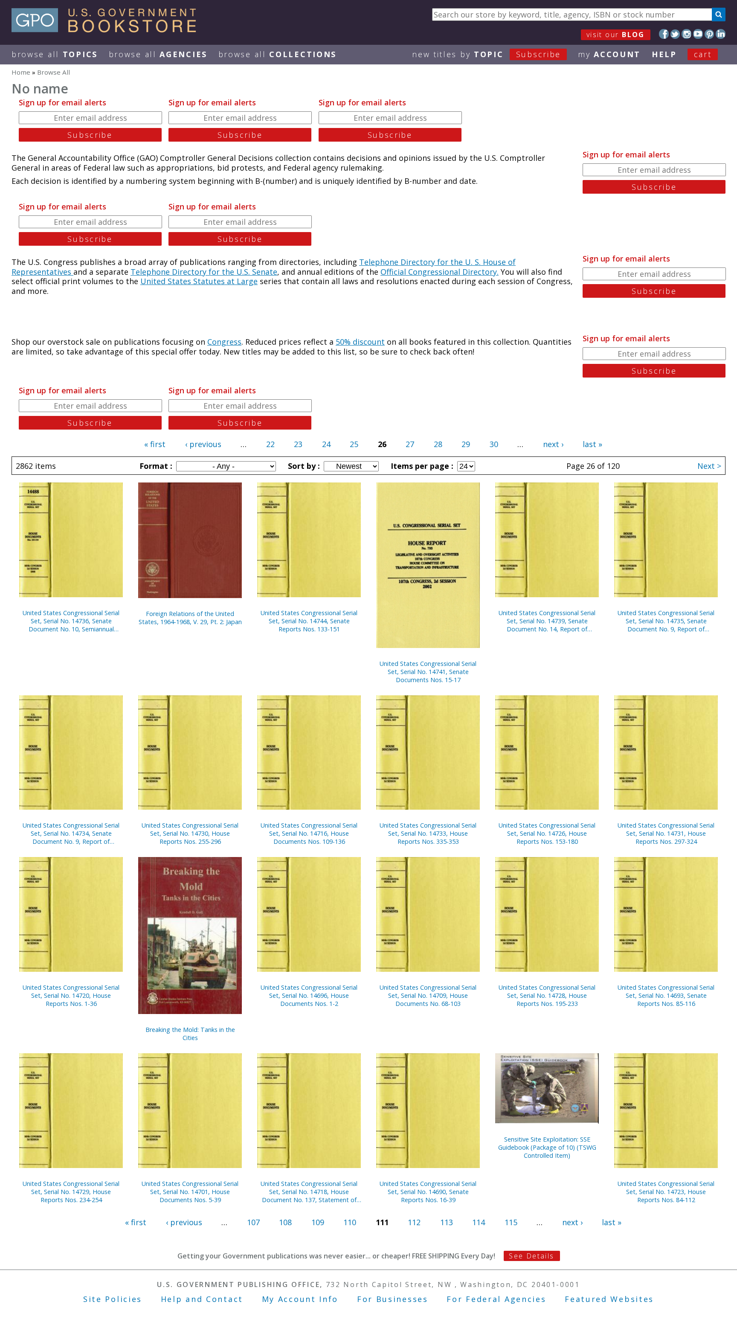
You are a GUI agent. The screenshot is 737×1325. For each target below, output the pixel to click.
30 (494, 444)
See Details (531, 1256)
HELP (664, 54)
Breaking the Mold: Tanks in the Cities (190, 1034)
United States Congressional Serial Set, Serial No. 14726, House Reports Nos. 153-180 (547, 833)
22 (270, 444)
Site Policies (112, 1299)
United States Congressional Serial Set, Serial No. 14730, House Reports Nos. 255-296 (190, 833)
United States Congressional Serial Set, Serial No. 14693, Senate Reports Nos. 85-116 (666, 995)
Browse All (55, 54)
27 (410, 444)
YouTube (698, 34)
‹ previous (203, 444)
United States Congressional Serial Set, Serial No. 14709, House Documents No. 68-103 (428, 995)
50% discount (360, 342)
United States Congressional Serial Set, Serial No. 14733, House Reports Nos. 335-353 (428, 833)
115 (511, 1222)
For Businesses (392, 1299)
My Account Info (300, 1299)
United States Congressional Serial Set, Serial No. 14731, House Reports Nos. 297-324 (666, 833)
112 (414, 1222)
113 (446, 1222)
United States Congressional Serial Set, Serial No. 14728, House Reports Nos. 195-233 (547, 995)
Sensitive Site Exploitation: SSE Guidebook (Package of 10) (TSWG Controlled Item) (547, 1147)
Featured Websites (609, 1299)
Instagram (686, 34)
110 (349, 1222)
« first (154, 444)
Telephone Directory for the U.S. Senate (204, 272)
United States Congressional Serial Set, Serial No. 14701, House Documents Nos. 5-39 (190, 1192)
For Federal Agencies (496, 1299)
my (609, 54)
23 (298, 444)
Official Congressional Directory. (439, 272)
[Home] (108, 29)
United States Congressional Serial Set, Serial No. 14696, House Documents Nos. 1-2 (309, 995)
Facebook (664, 34)
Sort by (303, 466)
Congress (224, 342)
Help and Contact (202, 1299)
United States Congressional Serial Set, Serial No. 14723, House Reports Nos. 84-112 (666, 1192)
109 (317, 1222)
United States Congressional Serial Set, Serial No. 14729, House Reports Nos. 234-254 (71, 1192)
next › (553, 444)
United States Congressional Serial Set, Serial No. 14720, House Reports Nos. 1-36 (71, 995)
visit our (615, 34)
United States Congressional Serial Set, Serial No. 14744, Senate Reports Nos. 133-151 (309, 621)
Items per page (421, 466)
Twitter (675, 34)
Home (21, 72)
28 (438, 444)
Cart (703, 54)
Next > (709, 466)
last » (592, 444)
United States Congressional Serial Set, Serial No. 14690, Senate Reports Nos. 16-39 (428, 1192)
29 (465, 444)
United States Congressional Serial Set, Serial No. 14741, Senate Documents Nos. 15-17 (428, 672)
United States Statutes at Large (199, 281)
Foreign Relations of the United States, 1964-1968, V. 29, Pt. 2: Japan (190, 618)
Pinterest (709, 34)
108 (285, 1222)
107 (253, 1222)
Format (154, 466)
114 (478, 1222)
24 (326, 444)
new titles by (486, 54)
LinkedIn (720, 34)
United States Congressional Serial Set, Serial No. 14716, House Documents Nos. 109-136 (309, 833)
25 (354, 444)
